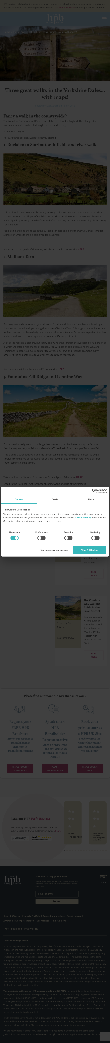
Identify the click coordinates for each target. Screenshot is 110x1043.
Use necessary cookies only (54, 550)
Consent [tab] (19, 499)
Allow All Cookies (89, 550)
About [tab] (91, 499)
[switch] (41, 538)
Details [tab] (55, 499)
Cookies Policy (83, 517)
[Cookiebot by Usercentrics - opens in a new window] (94, 491)
